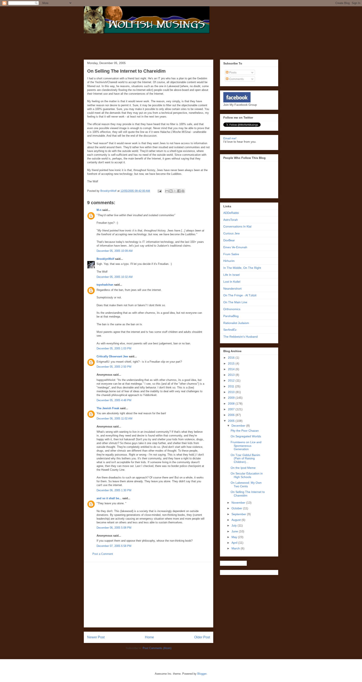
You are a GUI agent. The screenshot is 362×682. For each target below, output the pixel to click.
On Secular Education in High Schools (247, 475)
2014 (231, 369)
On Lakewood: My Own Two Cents (246, 484)
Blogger (201, 673)
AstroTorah (230, 219)
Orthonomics (231, 309)
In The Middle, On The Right (242, 267)
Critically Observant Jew (112, 356)
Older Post (202, 637)
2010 (231, 392)
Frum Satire (231, 254)
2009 (231, 397)
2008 (231, 403)
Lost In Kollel (231, 281)
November (238, 502)
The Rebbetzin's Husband (240, 336)
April (234, 542)
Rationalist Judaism (236, 323)
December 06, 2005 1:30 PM (114, 490)
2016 (231, 357)
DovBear (229, 240)
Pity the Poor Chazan (245, 430)
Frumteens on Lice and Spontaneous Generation (246, 445)
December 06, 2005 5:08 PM (114, 527)
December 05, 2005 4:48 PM (114, 400)
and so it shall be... (109, 498)
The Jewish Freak (108, 408)
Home (149, 637)
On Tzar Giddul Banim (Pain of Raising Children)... (245, 458)
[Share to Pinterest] (183, 191)
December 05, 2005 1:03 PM (114, 348)
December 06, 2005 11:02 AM (114, 418)
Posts (232, 72)
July (234, 525)
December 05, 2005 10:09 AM (115, 250)
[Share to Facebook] (179, 191)
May (234, 537)
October (237, 508)
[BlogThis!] (171, 191)
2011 (231, 386)
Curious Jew (231, 233)
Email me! (230, 138)
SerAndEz (230, 329)
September (239, 514)
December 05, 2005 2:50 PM (114, 366)
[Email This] (167, 191)
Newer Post (96, 637)
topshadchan (105, 284)
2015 (231, 363)
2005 (231, 420)
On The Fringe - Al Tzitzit (239, 295)
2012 (231, 380)
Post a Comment (102, 553)
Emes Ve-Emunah (235, 247)
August (236, 519)
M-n (99, 210)
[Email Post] (159, 190)
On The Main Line (235, 302)
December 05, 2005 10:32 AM (115, 276)
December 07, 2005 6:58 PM (114, 545)
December (238, 425)
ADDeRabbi (231, 212)
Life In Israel (231, 274)
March (236, 548)
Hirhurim (229, 261)
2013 (231, 374)
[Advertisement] (139, 46)
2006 (231, 415)
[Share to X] (175, 191)
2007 (231, 409)
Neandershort (232, 288)
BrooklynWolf (105, 258)
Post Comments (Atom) (157, 648)
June (235, 531)
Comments (236, 79)
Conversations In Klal (237, 226)
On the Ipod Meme (243, 467)
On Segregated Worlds (246, 436)
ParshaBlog (231, 316)
